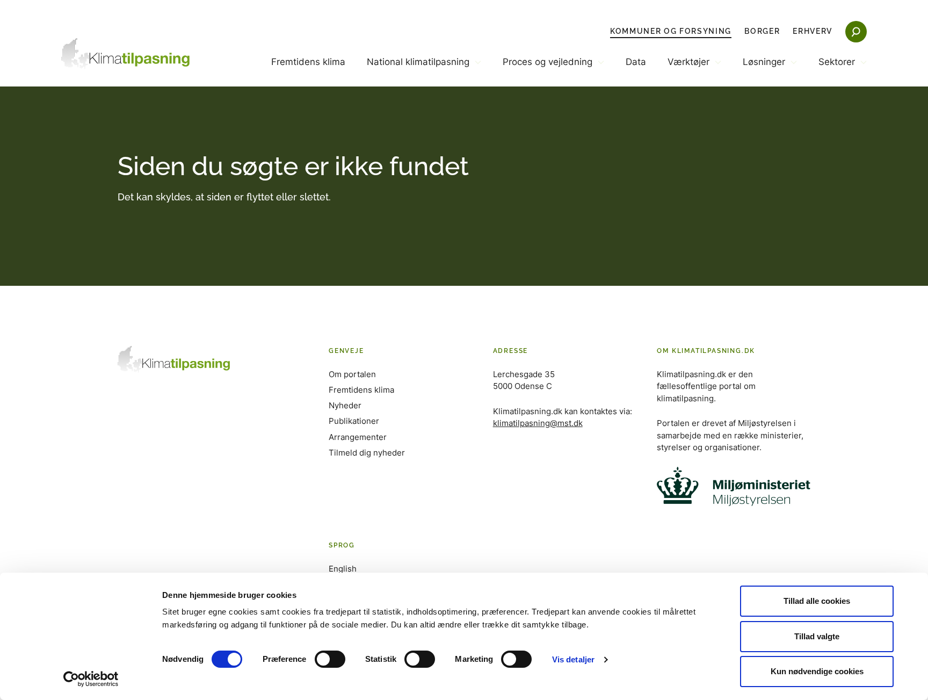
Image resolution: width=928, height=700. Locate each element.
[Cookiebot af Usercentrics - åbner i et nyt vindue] (91, 679)
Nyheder (345, 405)
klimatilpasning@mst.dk (538, 423)
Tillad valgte (816, 636)
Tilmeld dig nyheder (367, 453)
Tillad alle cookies (817, 600)
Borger (762, 31)
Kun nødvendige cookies (817, 671)
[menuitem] (308, 70)
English (343, 569)
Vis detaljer (573, 659)
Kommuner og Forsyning (670, 31)
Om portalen (352, 374)
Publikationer (354, 421)
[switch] (330, 659)
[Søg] (856, 31)
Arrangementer (358, 437)
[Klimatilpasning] (125, 53)
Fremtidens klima (308, 61)
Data (636, 61)
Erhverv (812, 31)
